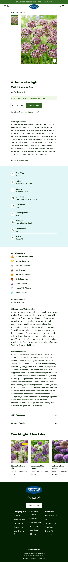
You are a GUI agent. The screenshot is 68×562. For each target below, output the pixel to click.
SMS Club (48, 519)
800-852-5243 (34, 549)
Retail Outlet (18, 527)
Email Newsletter (51, 515)
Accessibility (26, 558)
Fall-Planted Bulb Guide (28, 399)
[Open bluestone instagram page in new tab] (34, 498)
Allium (23, 12)
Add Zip (33, 112)
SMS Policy (33, 558)
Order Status (33, 530)
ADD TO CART (34, 105)
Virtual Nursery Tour (19, 532)
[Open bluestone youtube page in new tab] (39, 498)
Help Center (33, 526)
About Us (17, 515)
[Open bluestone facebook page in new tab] (29, 498)
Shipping (32, 534)
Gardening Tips (50, 523)
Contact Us (33, 518)
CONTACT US (34, 505)
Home (12, 12)
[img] (29, 213)
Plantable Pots (19, 523)
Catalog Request (35, 522)
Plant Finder (49, 527)
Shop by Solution (51, 535)
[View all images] (39, 39)
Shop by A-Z (49, 531)
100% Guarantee (19, 519)
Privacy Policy (41, 558)
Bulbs (17, 12)
